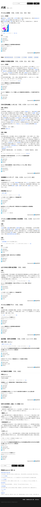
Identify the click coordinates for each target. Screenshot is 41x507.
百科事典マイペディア (7, 177)
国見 (13, 185)
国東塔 (27, 123)
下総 (21, 18)
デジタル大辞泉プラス (7, 304)
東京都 (36, 18)
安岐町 (5, 117)
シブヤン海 (6, 146)
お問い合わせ (37, 499)
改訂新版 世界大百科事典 (8, 339)
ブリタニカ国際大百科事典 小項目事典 (12, 219)
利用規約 (24, 499)
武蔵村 (33, 113)
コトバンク (6, 3)
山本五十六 (10, 142)
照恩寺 (17, 123)
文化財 (35, 123)
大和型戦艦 (36, 57)
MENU (2, 1)
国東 (16, 185)
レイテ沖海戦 (24, 57)
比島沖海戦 (13, 145)
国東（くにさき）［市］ (7, 344)
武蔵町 (26, 111)
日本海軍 (5, 21)
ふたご (27, 182)
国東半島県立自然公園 (9, 57)
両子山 (36, 229)
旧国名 (3, 18)
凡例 (29, 153)
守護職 (36, 69)
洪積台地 (22, 120)
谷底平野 (23, 119)
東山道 (32, 68)
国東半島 (25, 116)
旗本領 (25, 72)
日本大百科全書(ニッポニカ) (9, 104)
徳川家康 (10, 72)
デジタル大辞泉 (5, 13)
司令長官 (18, 142)
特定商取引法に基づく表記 (30, 499)
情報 (27, 153)
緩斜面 (12, 120)
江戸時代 (16, 18)
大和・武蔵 (4, 193)
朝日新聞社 (30, 57)
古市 (12, 122)
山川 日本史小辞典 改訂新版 (9, 267)
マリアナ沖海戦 (17, 57)
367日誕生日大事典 (6, 371)
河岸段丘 (28, 119)
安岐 (20, 185)
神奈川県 (7, 19)
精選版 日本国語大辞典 (7, 61)
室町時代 (4, 71)
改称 (11, 232)
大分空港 (17, 117)
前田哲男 (4, 148)
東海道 (9, 18)
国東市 (36, 111)
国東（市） (8, 128)
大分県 (2, 227)
